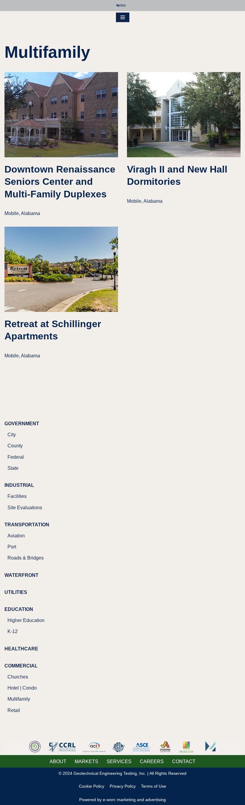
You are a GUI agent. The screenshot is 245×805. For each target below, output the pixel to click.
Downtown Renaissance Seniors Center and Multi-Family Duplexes (59, 181)
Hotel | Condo (22, 687)
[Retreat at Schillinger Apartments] (61, 269)
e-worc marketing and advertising (134, 799)
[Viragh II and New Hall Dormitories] (184, 114)
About (58, 761)
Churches (17, 676)
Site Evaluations (24, 507)
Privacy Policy (123, 786)
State (13, 468)
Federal (15, 457)
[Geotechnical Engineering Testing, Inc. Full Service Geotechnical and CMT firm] (122, 5)
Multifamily (18, 699)
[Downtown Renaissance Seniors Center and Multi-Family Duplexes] (61, 114)
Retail (13, 710)
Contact (183, 761)
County (15, 445)
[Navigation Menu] (123, 17)
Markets (86, 761)
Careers (152, 761)
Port (11, 546)
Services (119, 761)
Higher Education (26, 620)
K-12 (12, 631)
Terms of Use (153, 786)
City (11, 434)
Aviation (16, 535)
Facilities (17, 496)
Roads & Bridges (25, 557)
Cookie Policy (91, 786)
